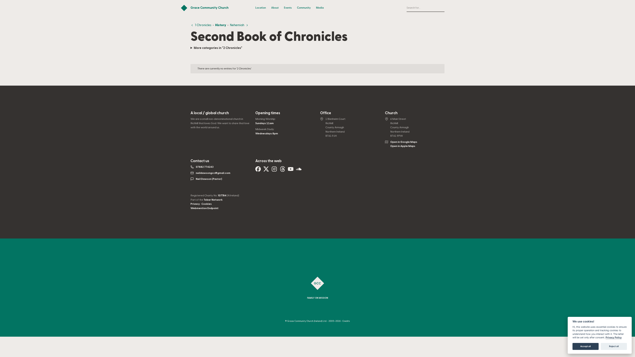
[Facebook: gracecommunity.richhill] (258, 170)
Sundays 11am (264, 123)
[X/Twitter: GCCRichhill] (266, 170)
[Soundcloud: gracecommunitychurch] (298, 170)
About (275, 7)
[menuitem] (261, 8)
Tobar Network (213, 199)
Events (288, 7)
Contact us (199, 161)
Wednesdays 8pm (266, 133)
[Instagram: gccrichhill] (274, 170)
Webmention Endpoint (204, 208)
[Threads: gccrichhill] (282, 170)
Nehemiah (237, 25)
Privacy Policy (614, 337)
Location (260, 7)
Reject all (614, 346)
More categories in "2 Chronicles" (218, 48)
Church (391, 113)
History (220, 25)
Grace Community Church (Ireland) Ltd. (307, 321)
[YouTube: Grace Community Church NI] (290, 170)
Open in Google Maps (403, 142)
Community (304, 7)
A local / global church (209, 113)
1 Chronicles (203, 25)
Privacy (195, 204)
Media (320, 7)
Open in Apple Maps (402, 146)
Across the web (268, 161)
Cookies (206, 204)
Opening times (267, 113)
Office (325, 113)
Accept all (585, 346)
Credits (346, 321)
